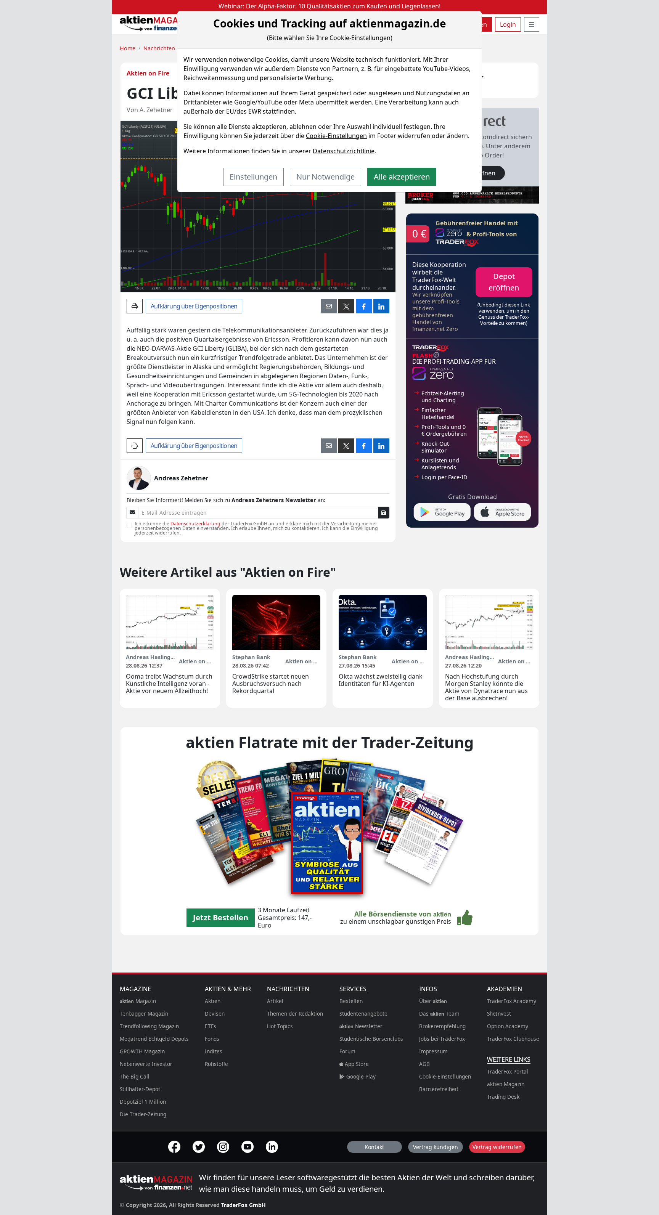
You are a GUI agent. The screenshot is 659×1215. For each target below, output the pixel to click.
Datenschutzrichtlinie (344, 151)
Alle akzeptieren (402, 177)
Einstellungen (253, 177)
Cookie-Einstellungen (336, 136)
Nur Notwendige (325, 177)
